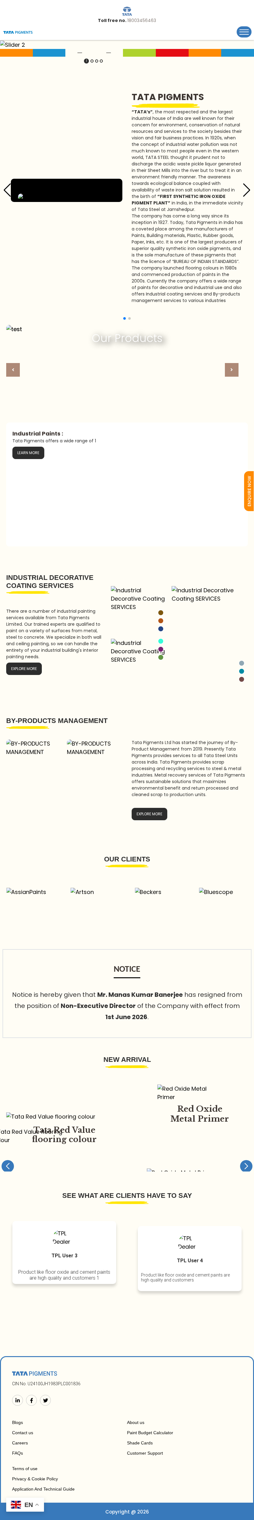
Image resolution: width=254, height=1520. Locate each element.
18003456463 (141, 20)
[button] (86, 61)
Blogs (17, 1422)
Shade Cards (140, 1442)
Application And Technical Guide (43, 1489)
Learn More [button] (28, 452)
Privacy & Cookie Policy (35, 1478)
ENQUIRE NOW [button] (249, 491)
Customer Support (145, 1453)
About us (135, 1422)
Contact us (22, 1432)
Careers (20, 1442)
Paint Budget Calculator (150, 1432)
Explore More (24, 668)
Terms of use (24, 1468)
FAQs (17, 1453)
